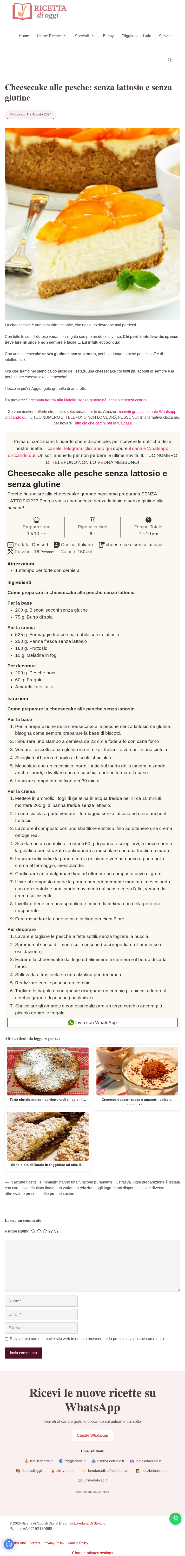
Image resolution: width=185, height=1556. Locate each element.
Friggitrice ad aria (136, 36)
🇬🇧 (145, 1461)
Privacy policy (53, 1543)
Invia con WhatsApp (95, 1022)
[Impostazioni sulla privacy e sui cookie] (9, 1544)
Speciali (82, 36)
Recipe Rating (17, 1231)
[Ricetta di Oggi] (40, 12)
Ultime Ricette (49, 36)
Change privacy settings (92, 1491)
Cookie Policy (78, 1543)
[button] (169, 60)
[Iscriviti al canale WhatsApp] (175, 1519)
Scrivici (165, 36)
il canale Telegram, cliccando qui (78, 448)
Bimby (108, 36)
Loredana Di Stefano (90, 1523)
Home (24, 36)
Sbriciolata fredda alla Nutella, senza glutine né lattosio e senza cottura (86, 400)
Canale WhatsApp (92, 1435)
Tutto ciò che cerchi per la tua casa (102, 423)
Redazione (18, 1543)
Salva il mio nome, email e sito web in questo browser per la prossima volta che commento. (87, 1339)
